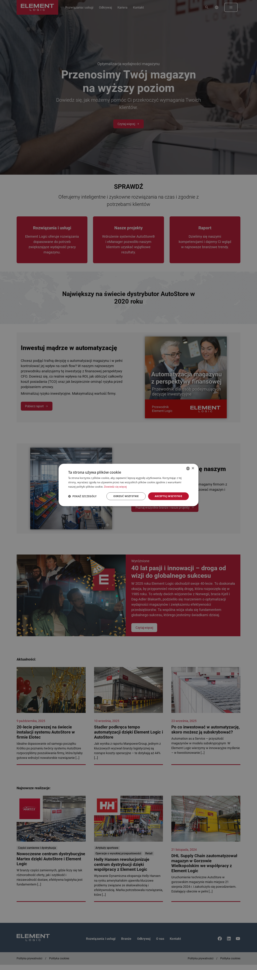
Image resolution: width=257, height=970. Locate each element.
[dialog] (128, 485)
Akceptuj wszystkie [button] (168, 496)
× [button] (192, 468)
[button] (82, 496)
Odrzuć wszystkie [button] (126, 496)
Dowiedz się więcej (115, 486)
